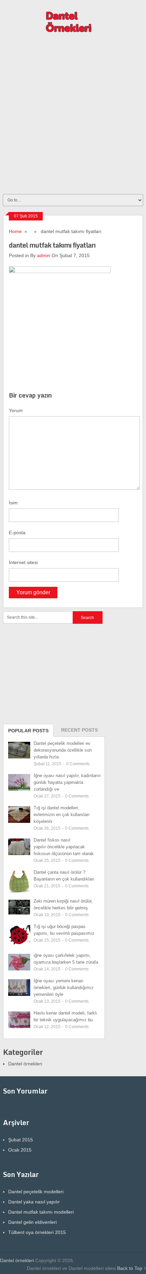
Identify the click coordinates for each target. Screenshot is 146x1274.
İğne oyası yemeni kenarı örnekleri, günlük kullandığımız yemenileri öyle (64, 987)
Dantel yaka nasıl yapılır (34, 1201)
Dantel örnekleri (25, 1063)
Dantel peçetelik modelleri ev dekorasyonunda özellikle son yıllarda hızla (63, 750)
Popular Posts (28, 730)
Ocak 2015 (20, 1150)
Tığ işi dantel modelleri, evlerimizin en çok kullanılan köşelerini (61, 814)
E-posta (17, 532)
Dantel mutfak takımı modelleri (41, 1212)
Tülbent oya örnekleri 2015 (37, 1232)
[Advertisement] (73, 117)
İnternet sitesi (23, 562)
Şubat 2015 (20, 1139)
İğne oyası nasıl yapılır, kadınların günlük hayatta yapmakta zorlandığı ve (67, 782)
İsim (13, 502)
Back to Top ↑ (131, 1268)
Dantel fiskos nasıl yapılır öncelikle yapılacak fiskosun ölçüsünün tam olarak (64, 846)
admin (43, 255)
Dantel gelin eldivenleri (32, 1222)
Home (15, 231)
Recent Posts (79, 730)
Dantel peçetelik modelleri (35, 1191)
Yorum (16, 410)
